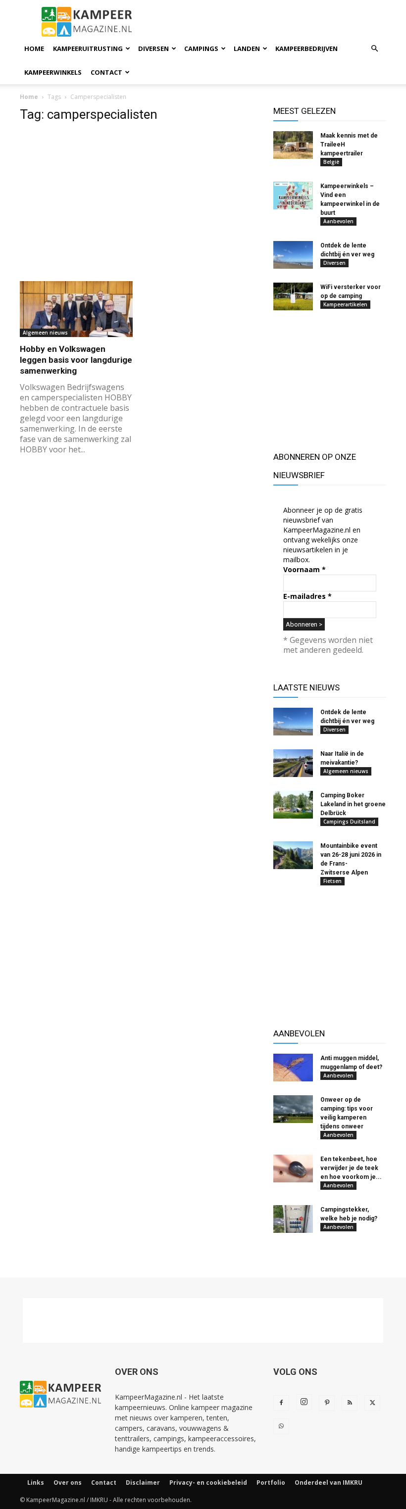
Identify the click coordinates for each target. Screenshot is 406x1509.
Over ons (67, 1482)
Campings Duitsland (349, 821)
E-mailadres (307, 596)
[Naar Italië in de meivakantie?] (293, 763)
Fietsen (332, 880)
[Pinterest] (327, 1403)
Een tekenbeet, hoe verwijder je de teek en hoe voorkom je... (351, 1168)
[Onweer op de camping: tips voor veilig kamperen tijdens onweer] (293, 1109)
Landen (247, 48)
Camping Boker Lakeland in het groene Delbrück (353, 804)
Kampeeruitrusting (88, 48)
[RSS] (349, 1403)
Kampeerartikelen (345, 304)
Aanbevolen (338, 221)
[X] (372, 1403)
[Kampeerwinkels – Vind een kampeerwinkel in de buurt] (293, 195)
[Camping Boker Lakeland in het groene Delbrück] (293, 805)
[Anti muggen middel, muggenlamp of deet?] (293, 1067)
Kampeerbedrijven (306, 48)
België (331, 161)
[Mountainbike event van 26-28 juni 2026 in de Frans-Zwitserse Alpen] (293, 855)
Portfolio (270, 1482)
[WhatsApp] (281, 1426)
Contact (106, 72)
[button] (374, 48)
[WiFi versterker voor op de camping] (293, 296)
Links (35, 1482)
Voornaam (304, 569)
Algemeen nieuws (45, 332)
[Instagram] (304, 1402)
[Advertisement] (139, 201)
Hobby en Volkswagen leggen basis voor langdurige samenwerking (76, 360)
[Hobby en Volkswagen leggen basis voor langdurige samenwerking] (76, 309)
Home (34, 48)
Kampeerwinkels (53, 72)
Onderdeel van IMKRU (328, 1482)
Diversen (153, 48)
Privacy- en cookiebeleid (208, 1482)
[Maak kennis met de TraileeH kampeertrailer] (293, 145)
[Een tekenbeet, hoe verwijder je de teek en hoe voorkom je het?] (293, 1168)
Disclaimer (143, 1482)
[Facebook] (281, 1403)
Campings (201, 48)
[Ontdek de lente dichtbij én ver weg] (293, 255)
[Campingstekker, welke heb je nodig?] (293, 1219)
